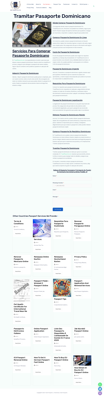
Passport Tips (57, 4)
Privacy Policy (30, 7)
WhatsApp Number (58, 183)
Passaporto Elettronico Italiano (19, 331)
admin (16, 226)
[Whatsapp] (100, 384)
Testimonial (66, 4)
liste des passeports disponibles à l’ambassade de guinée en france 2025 (62, 334)
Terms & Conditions (41, 7)
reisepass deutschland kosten (60, 259)
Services (38, 239)
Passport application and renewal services (82, 283)
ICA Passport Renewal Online (20, 358)
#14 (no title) (30, 4)
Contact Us (74, 4)
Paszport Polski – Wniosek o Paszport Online (41, 283)
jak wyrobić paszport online (81, 330)
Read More (18, 233)
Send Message (57, 209)
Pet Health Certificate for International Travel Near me (20, 307)
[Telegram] (100, 389)
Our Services (46, 4)
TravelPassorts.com (19, 60)
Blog (50, 7)
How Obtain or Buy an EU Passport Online (81, 370)
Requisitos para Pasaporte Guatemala (61, 223)
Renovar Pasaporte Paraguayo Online (82, 223)
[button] (50, 4)
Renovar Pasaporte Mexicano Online (21, 259)
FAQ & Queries (83, 4)
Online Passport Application (41, 330)
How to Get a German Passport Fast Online (42, 359)
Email (54, 190)
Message (55, 196)
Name (55, 176)
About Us (38, 4)
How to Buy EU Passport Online (61, 358)
